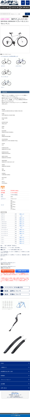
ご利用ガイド (15, 367)
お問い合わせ (25, 7)
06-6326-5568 (15, 393)
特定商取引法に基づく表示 (15, 371)
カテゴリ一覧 (15, 7)
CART (23, 3)
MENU (27, 3)
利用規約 (15, 375)
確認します (22, 214)
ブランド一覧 (5, 7)
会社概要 (15, 383)
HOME (15, 363)
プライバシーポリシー (15, 379)
